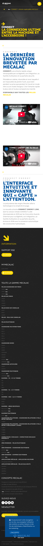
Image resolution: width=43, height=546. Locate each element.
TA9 (2, 394)
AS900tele (4, 352)
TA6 (2, 392)
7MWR (3, 298)
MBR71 (3, 440)
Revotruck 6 (6, 408)
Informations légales (7, 541)
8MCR (3, 312)
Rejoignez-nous (33, 541)
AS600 (3, 345)
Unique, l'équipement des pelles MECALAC (12, 489)
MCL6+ (3, 338)
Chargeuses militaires (7, 461)
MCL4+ (3, 333)
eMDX (4, 415)
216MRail (4, 473)
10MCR (3, 315)
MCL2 (3, 329)
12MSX (5, 289)
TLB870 (3, 427)
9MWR (3, 301)
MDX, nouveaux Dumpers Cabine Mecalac (12, 493)
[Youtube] (9, 502)
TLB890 (3, 432)
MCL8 (3, 340)
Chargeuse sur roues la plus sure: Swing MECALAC (14, 482)
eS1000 (5, 359)
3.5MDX (3, 399)
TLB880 (3, 430)
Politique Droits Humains (17, 544)
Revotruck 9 (6, 411)
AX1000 (4, 369)
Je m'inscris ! (10, 515)
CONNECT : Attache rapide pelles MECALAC (14, 491)
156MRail (4, 471)
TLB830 (3, 421)
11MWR (3, 303)
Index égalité (5, 544)
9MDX (3, 404)
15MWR (3, 305)
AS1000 (4, 354)
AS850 (3, 350)
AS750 (3, 347)
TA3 (2, 385)
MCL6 (3, 336)
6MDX (3, 401)
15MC (3, 319)
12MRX (5, 294)
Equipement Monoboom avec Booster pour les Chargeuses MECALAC (19, 486)
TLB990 (3, 434)
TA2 (2, 382)
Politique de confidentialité (21, 541)
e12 (2, 324)
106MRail (4, 466)
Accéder (6, 255)
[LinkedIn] (6, 502)
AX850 (3, 366)
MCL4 (3, 331)
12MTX (5, 291)
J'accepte (14, 533)
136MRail (4, 468)
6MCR (3, 310)
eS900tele (5, 361)
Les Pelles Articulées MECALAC (9, 484)
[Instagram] (12, 502)
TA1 (2, 380)
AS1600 (3, 357)
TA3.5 (3, 387)
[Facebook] (3, 502)
